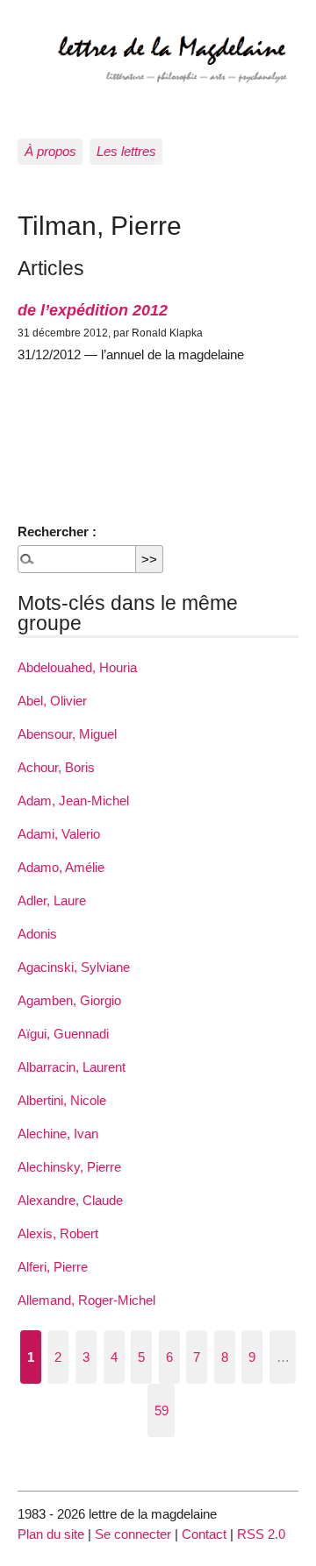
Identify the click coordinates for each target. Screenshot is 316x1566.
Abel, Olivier (52, 700)
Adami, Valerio (59, 833)
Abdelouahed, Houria (77, 667)
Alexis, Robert (58, 1233)
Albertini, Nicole (62, 1100)
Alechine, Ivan (58, 1133)
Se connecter (133, 1534)
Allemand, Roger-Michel (86, 1300)
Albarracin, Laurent (72, 1066)
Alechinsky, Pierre (69, 1166)
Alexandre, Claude (70, 1200)
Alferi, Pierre (53, 1266)
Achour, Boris (56, 767)
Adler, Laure (52, 900)
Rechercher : (57, 531)
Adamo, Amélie (61, 867)
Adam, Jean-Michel (73, 800)
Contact (204, 1534)
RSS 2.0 (261, 1534)
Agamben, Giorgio (69, 1000)
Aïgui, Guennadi (63, 1033)
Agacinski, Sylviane (74, 967)
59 (161, 1410)
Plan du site (51, 1534)
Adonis (37, 933)
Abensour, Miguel (67, 733)
